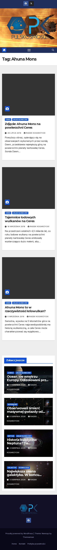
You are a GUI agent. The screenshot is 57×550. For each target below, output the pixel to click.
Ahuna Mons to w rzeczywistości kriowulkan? (25, 309)
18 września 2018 (16, 226)
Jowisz (11, 373)
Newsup (45, 533)
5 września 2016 (16, 316)
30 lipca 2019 (14, 133)
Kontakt (22, 544)
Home (14, 544)
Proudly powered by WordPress (19, 533)
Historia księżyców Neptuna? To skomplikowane (22, 443)
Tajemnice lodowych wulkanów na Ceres (20, 219)
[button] (53, 50)
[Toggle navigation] (29, 50)
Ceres (8, 119)
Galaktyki (12, 467)
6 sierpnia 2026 (18, 385)
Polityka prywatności (36, 544)
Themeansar (28, 537)
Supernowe (12, 404)
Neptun (11, 436)
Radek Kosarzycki (36, 133)
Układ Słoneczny (20, 119)
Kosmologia (24, 467)
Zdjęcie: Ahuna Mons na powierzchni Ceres (22, 125)
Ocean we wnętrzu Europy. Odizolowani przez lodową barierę (28, 380)
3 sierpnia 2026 (18, 448)
